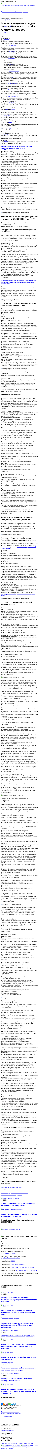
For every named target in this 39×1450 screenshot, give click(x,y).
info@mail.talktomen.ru (7, 1430)
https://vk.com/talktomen (18, 1264)
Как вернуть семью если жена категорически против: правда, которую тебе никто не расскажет (18, 1346)
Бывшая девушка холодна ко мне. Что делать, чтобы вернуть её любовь (19, 1215)
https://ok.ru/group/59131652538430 (26, 1270)
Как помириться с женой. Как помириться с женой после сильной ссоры (18, 1369)
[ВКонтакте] (2, 1404)
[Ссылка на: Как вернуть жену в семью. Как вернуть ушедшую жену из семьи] (10, 1373)
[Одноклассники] (4, 1404)
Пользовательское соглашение (10, 1412)
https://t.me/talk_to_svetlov (8, 1253)
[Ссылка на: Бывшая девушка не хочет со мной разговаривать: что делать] (11, 1187)
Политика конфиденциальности (11, 1413)
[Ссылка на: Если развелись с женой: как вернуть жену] (10, 1330)
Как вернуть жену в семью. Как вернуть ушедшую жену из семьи (16, 1380)
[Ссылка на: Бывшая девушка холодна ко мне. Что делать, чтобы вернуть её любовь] (12, 1209)
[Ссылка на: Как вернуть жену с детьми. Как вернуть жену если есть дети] (7, 1352)
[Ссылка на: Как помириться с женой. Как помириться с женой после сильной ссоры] (7, 1362)
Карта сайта (8, 1416)
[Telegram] (14, 1404)
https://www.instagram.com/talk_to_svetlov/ (23, 1267)
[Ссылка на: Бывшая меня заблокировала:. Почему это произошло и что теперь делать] (10, 1198)
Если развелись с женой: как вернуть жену (17, 1336)
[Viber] (7, 1404)
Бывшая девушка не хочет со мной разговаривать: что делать (14, 1194)
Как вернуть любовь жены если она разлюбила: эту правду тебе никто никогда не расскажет (19, 1300)
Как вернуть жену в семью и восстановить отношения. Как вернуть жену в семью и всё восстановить (18, 1391)
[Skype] (12, 1404)
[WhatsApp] (9, 1404)
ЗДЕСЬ (13, 1261)
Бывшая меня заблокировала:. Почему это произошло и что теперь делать (18, 1205)
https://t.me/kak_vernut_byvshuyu (10, 1258)
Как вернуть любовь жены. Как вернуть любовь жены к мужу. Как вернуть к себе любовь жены (17, 1325)
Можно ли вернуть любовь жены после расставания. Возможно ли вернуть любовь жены (18, 1312)
